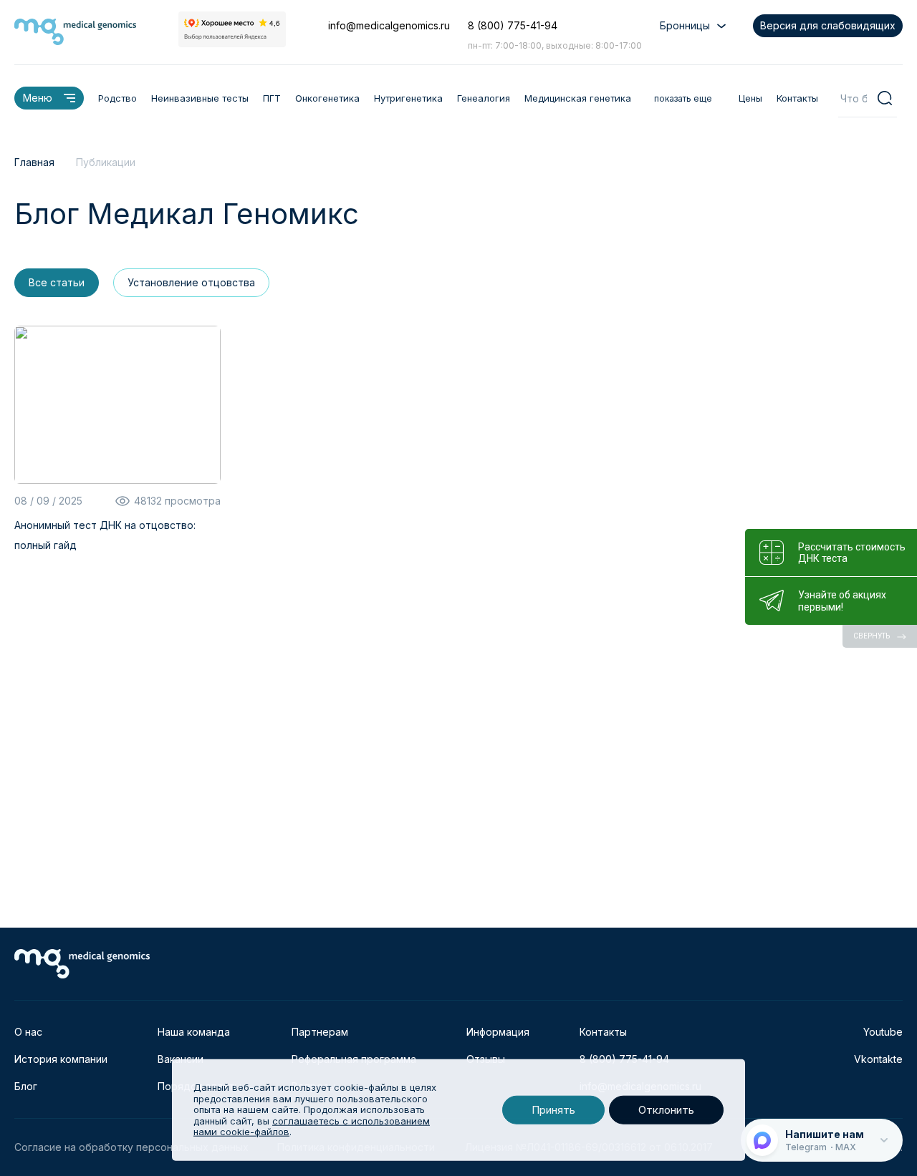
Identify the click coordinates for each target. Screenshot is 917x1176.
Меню (37, 98)
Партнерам (320, 1032)
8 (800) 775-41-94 (512, 25)
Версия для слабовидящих (828, 25)
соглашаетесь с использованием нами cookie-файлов (311, 1126)
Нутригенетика (408, 98)
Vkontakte (878, 1059)
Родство (117, 98)
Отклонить (666, 1110)
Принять (553, 1110)
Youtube (883, 1032)
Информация (497, 1032)
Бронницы (685, 25)
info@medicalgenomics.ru (389, 25)
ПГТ (272, 98)
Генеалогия (483, 98)
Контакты (797, 98)
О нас (28, 1032)
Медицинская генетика (577, 98)
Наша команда (194, 1032)
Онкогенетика (327, 98)
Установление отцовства (191, 282)
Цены (750, 98)
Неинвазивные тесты (200, 98)
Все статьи (57, 282)
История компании (60, 1059)
